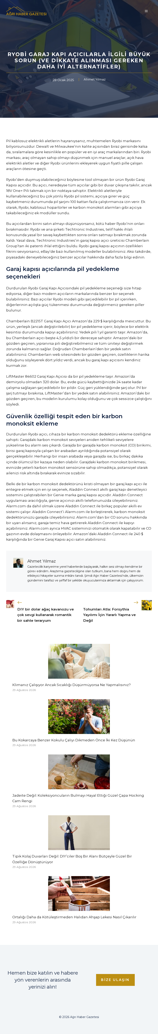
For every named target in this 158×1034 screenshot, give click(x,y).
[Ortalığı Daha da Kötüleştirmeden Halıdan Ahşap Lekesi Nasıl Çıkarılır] (79, 908)
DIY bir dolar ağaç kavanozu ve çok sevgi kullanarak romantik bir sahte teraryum (45, 614)
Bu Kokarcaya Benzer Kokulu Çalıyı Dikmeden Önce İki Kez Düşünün (73, 740)
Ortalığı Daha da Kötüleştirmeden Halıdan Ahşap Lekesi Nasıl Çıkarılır (74, 917)
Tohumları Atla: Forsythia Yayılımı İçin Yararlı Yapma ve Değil (109, 614)
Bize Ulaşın (115, 980)
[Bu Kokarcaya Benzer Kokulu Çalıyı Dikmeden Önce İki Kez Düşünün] (79, 731)
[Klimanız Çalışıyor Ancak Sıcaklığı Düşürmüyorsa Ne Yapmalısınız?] (79, 676)
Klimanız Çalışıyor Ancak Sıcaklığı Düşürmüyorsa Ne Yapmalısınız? (71, 685)
